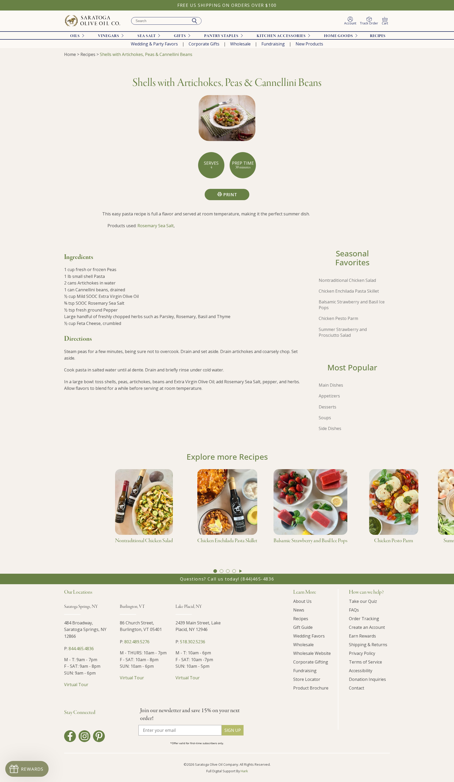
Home (70, 54)
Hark (244, 771)
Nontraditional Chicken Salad (347, 280)
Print (230, 195)
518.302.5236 (192, 642)
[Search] (194, 21)
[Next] (240, 571)
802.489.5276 (136, 642)
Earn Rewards (362, 636)
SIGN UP (232, 730)
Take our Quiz (363, 601)
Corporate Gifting (310, 662)
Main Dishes (331, 385)
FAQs (354, 610)
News (298, 610)
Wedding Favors (309, 636)
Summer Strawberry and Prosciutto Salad (343, 332)
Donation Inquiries (367, 679)
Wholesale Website (312, 653)
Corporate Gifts (204, 44)
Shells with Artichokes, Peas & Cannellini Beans (146, 54)
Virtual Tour (76, 684)
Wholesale (240, 44)
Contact (356, 688)
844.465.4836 (81, 648)
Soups (325, 418)
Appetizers (329, 396)
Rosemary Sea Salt (155, 226)
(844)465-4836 (257, 579)
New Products (309, 44)
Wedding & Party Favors (154, 44)
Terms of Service (365, 662)
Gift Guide (303, 627)
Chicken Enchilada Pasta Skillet (349, 291)
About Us (302, 601)
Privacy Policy (362, 653)
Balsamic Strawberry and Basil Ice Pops (352, 304)
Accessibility (360, 671)
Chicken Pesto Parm (338, 318)
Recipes (377, 36)
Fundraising (273, 44)
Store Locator (306, 679)
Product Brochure (310, 688)
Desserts (327, 407)
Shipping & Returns (368, 645)
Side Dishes (330, 428)
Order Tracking (364, 619)
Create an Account (367, 627)
